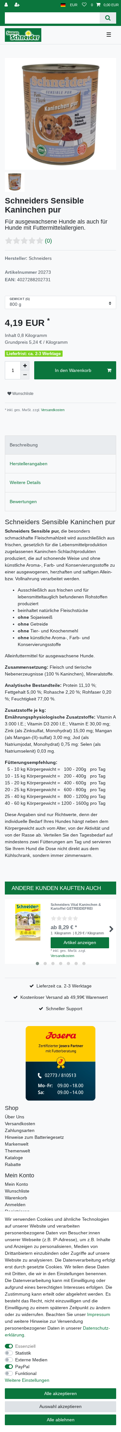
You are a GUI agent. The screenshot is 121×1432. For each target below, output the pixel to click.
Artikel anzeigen (80, 942)
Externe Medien (31, 1359)
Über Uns (14, 1116)
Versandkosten (52, 410)
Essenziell (25, 1346)
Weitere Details (25, 482)
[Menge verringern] (24, 374)
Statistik (23, 1353)
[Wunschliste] (84, 5)
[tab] (60, 445)
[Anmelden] (6, 5)
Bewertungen (23, 501)
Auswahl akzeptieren (60, 1406)
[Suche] (108, 18)
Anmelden (15, 1204)
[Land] (63, 5)
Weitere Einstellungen (27, 1380)
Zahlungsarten (20, 1130)
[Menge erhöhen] (24, 365)
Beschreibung (24, 444)
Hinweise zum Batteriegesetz (34, 1137)
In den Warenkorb (73, 370)
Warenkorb (16, 1197)
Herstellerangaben (28, 463)
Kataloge (14, 1157)
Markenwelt (16, 1144)
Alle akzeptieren (60, 1393)
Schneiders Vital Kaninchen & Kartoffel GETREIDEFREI (76, 906)
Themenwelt (17, 1150)
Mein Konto (16, 1184)
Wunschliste (22, 393)
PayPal (22, 1366)
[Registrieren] (17, 5)
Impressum (98, 1314)
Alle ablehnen (61, 1419)
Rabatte (13, 1164)
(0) (48, 240)
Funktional (25, 1373)
